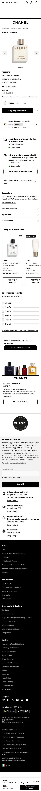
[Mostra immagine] (20, 51)
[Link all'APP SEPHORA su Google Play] (9, 711)
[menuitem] (31, 2)
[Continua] (36, 53)
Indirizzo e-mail (7, 469)
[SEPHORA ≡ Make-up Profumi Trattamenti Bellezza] (12, 2)
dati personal (19, 456)
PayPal (28, 97)
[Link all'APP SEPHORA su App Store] (23, 711)
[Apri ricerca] (26, 2)
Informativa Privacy (22, 453)
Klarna (35, 97)
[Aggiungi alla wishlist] (20, 236)
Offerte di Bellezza (7, 719)
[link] (20, 347)
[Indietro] (5, 53)
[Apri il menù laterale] (3, 2)
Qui (3, 721)
